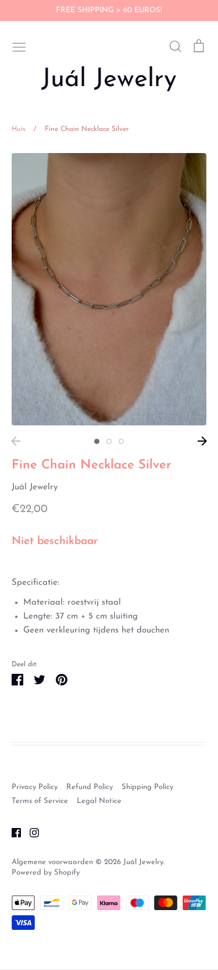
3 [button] (121, 441)
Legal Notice (99, 801)
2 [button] (109, 441)
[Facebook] (12, 832)
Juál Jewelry (109, 80)
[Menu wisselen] (19, 46)
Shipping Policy (147, 787)
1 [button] (96, 441)
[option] (109, 289)
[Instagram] (30, 832)
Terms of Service (40, 801)
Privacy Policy (35, 787)
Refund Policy (89, 787)
